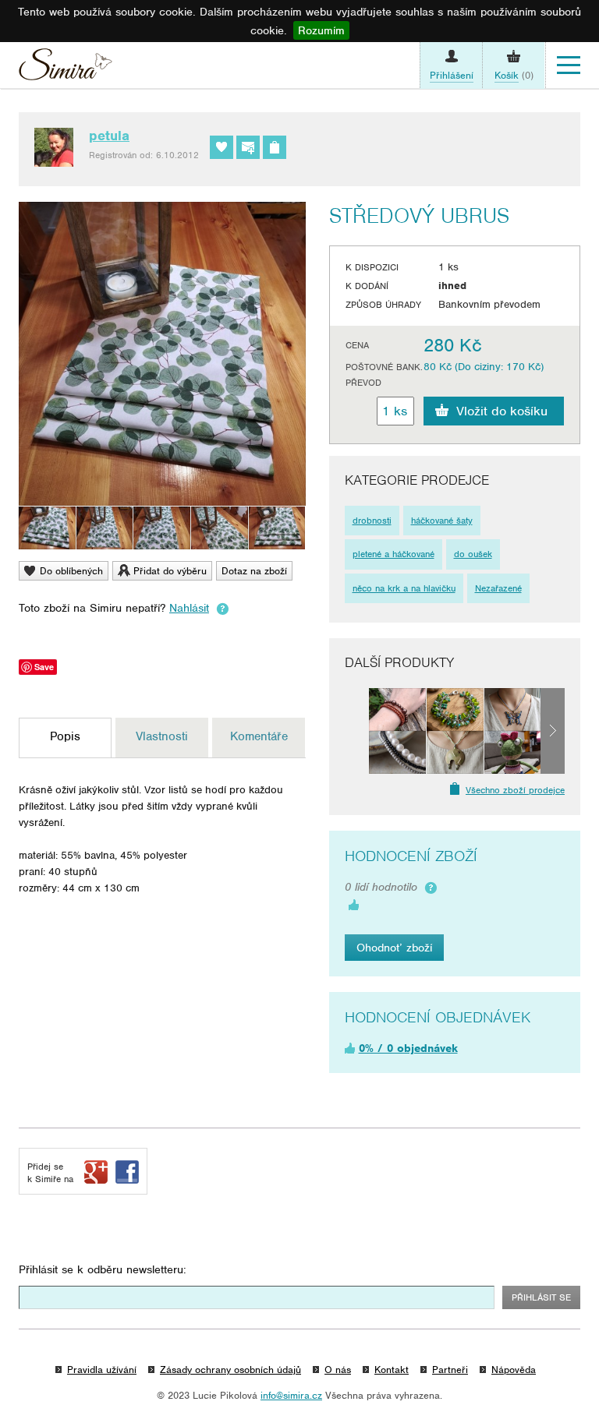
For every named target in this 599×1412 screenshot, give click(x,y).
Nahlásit (189, 608)
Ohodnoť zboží (394, 948)
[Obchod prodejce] (274, 147)
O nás (337, 1369)
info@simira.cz (291, 1395)
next (553, 731)
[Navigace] (568, 65)
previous (357, 731)
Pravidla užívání (101, 1369)
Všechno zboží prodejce (515, 790)
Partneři (450, 1369)
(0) (513, 75)
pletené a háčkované (393, 554)
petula (109, 135)
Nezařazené (498, 588)
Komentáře (259, 736)
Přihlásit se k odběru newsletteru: (102, 1269)
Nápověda (513, 1369)
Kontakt (391, 1369)
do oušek (473, 554)
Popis (65, 736)
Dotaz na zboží (254, 570)
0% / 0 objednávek (408, 1048)
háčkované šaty (442, 520)
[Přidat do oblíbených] (221, 147)
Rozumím (321, 30)
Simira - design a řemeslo (65, 68)
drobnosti (372, 520)
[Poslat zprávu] (248, 147)
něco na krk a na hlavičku (404, 588)
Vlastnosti (162, 736)
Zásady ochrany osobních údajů (230, 1369)
